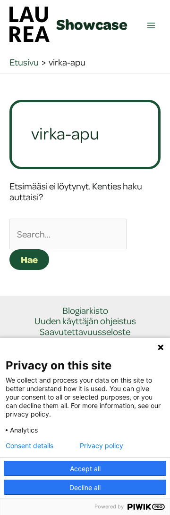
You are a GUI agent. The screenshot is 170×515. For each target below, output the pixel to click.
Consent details (29, 446)
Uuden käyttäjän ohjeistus (85, 321)
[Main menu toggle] (151, 25)
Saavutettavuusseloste (85, 332)
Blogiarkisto (85, 310)
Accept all (85, 469)
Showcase (92, 24)
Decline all (85, 487)
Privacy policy (101, 446)
